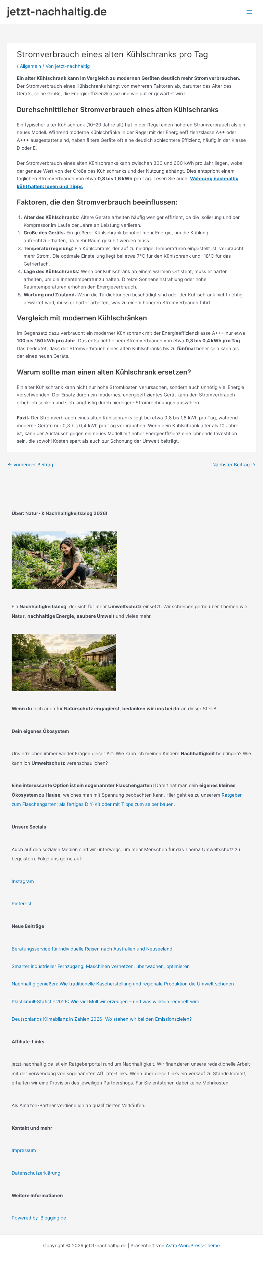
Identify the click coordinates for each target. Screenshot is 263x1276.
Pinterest (22, 903)
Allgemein (30, 66)
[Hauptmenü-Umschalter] (249, 12)
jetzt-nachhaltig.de (57, 11)
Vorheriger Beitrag (30, 464)
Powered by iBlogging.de (39, 1217)
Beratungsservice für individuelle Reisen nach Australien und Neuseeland (92, 949)
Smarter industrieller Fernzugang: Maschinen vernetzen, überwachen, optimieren (101, 966)
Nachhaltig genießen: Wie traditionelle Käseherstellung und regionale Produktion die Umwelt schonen (123, 983)
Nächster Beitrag (233, 464)
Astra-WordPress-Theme (193, 1245)
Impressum (24, 1150)
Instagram (23, 881)
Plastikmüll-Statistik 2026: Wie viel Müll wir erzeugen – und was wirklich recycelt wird (105, 1001)
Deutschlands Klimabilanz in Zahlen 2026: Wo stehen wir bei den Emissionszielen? (102, 1019)
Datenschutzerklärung (36, 1173)
